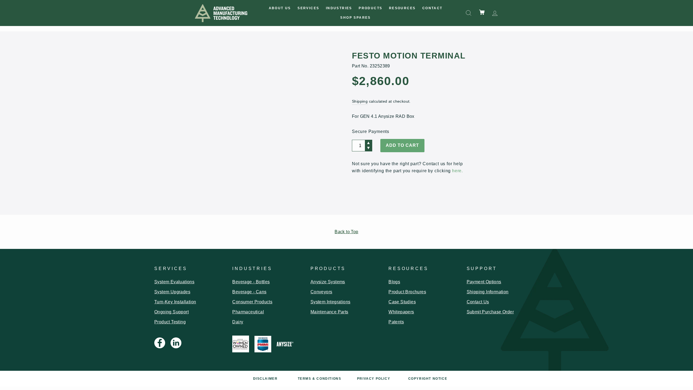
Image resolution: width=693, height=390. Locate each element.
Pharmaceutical (248, 312)
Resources (402, 8)
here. (457, 170)
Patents (396, 322)
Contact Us (478, 302)
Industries (339, 8)
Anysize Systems (327, 282)
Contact (432, 8)
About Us (280, 8)
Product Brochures (407, 292)
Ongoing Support (171, 312)
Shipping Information (488, 292)
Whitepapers (401, 312)
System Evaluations (174, 282)
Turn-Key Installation (175, 302)
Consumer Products (252, 302)
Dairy (237, 322)
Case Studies (402, 302)
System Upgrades (172, 292)
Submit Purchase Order (490, 312)
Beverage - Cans (249, 292)
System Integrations (330, 302)
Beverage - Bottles (251, 282)
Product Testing (170, 322)
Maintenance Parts (329, 312)
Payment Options (484, 282)
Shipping (360, 101)
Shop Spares (355, 18)
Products (370, 8)
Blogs (394, 282)
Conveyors (321, 292)
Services (308, 8)
